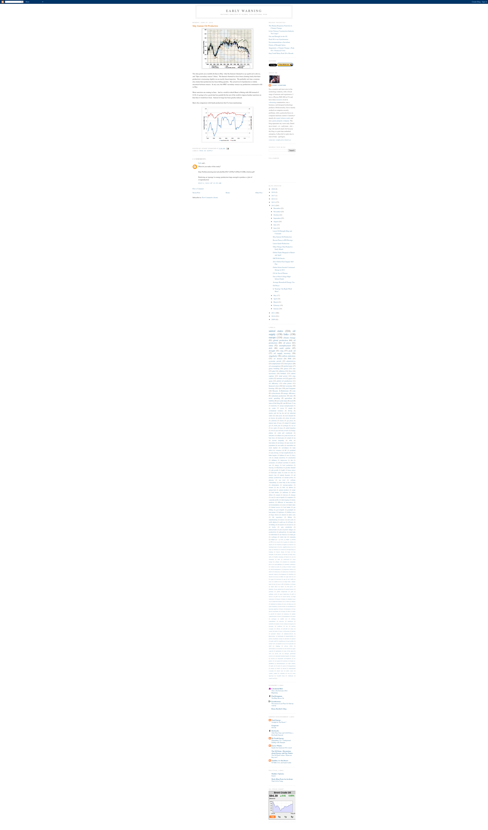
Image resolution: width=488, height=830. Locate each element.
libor (289, 611)
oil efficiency (273, 383)
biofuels (283, 373)
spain (270, 381)
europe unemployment (286, 406)
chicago (293, 495)
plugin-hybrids (289, 636)
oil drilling (272, 525)
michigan (273, 619)
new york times (282, 401)
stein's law (283, 537)
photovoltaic (272, 636)
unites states (289, 671)
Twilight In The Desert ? (278, 722)
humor (284, 599)
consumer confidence (289, 564)
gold (292, 591)
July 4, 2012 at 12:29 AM (209, 183)
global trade (288, 366)
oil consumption (274, 366)
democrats (285, 572)
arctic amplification (284, 547)
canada (290, 408)
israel (285, 473)
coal (272, 497)
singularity (273, 356)
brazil (287, 557)
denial (292, 572)
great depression (284, 594)
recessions (272, 373)
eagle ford (288, 577)
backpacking (290, 549)
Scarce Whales (276, 745)
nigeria (292, 624)
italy (291, 396)
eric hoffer (290, 579)
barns (288, 552)
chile (278, 559)
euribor (276, 582)
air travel (277, 542)
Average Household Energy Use (284, 282)
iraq (281, 350)
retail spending (274, 398)
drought (272, 350)
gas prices (290, 421)
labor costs (292, 515)
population (272, 445)
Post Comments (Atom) (210, 197)
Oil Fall (273, 727)
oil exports (281, 525)
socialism (279, 648)
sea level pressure (289, 644)
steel (270, 653)
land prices (288, 609)
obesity (278, 629)
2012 (273, 205)
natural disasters (285, 475)
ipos (280, 423)
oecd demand (289, 416)
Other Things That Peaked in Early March (283, 248)
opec (280, 388)
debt (270, 348)
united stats (280, 671)
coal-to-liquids (280, 497)
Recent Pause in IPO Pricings (283, 240)
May (275, 295)
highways (281, 512)
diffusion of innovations (285, 502)
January (276, 308)
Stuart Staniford (278, 85)
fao (280, 413)
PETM (293, 539)
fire (274, 584)
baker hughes (273, 455)
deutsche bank (273, 574)
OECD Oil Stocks (279, 258)
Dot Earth (275, 731)
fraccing (271, 468)
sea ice (293, 425)
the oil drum (291, 482)
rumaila (280, 644)
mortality (271, 624)
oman (291, 629)
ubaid (278, 668)
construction (291, 458)
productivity (272, 532)
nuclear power (288, 477)
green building (274, 368)
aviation (282, 549)
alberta (291, 487)
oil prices (287, 343)
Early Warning (244, 11)
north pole (277, 425)
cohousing (272, 102)
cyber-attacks (275, 393)
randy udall (274, 641)
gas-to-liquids (280, 510)
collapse (277, 562)
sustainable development (284, 658)
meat (279, 616)
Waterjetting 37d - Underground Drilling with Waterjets (281, 741)
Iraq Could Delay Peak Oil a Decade (281, 53)
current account (275, 567)
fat (281, 582)
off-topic (290, 522)
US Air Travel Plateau (280, 273)
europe (272, 337)
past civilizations (284, 631)
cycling (284, 567)
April (275, 299)
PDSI (289, 358)
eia (294, 403)
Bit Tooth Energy (277, 738)
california (285, 492)
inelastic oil (281, 378)
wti (272, 430)
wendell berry (281, 676)
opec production (286, 527)
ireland (287, 423)
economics (272, 463)
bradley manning (278, 557)
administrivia (290, 361)
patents (293, 631)
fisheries (287, 584)
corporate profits (274, 500)
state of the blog (274, 403)
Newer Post (196, 192)
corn (293, 391)
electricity (274, 406)
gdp (273, 371)
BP (286, 450)
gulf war (278, 596)
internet (284, 515)
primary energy (278, 639)
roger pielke (290, 641)
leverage (283, 611)
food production (288, 465)
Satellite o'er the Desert (279, 760)
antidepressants (273, 547)
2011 (273, 313)
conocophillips (278, 564)
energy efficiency (289, 393)
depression (283, 460)
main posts (279, 416)
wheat (272, 539)
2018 (273, 192)
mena (294, 616)
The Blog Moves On (277, 698)
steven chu (278, 653)
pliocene (271, 480)
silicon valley (288, 646)
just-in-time (282, 606)
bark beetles (275, 492)
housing (271, 388)
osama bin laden (273, 631)
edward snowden (283, 463)
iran (201, 150)
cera (292, 557)
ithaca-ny (291, 604)
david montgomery (276, 569)
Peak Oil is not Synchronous (278, 39)
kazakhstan (291, 606)
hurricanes (281, 438)
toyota (284, 666)
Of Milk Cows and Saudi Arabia (281, 763)
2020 (273, 189)
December (277, 208)
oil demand (278, 358)
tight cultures (291, 663)
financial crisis (274, 386)
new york (290, 520)
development (282, 574)
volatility (282, 673)
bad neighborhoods (287, 453)
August (276, 221)
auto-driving (274, 453)
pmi (280, 530)
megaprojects (286, 616)
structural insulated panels (282, 656)
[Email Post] (227, 148)
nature (277, 624)
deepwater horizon (288, 569)
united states (276, 331)
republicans (282, 641)
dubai (281, 577)
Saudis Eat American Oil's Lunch (281, 748)
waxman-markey (288, 485)
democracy (277, 572)
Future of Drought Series (277, 45)
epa (284, 579)
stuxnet (293, 656)
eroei (270, 582)
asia (277, 430)
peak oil (292, 350)
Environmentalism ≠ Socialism (279, 42)
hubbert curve (291, 512)
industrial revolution (276, 604)
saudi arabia (284, 348)
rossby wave (272, 644)
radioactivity (282, 532)
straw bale (282, 482)
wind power (283, 376)
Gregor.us (275, 725)
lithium (290, 517)
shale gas (292, 535)
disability (291, 574)
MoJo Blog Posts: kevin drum (282, 779)
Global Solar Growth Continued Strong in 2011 (284, 268)
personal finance (276, 634)
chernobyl (271, 559)
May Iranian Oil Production (205, 25)
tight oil (273, 666)
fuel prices (290, 586)
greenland (290, 510)
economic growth (275, 361)
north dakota (273, 522)
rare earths (281, 445)
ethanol (279, 435)
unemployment (285, 345)
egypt (272, 579)
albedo (292, 542)
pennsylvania (273, 530)
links (286, 334)
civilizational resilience (276, 411)
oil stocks (272, 527)
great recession (288, 435)
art (293, 547)
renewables (290, 445)
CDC (282, 539)
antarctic (291, 544)
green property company (281, 121)
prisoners (287, 639)
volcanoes (279, 450)
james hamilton (273, 606)
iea (294, 438)
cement (278, 495)
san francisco (283, 535)
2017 (273, 195)
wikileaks (290, 676)
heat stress (272, 438)
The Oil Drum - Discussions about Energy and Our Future (282, 752)
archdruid (292, 450)
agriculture (288, 398)
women (271, 487)
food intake (286, 507)
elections (278, 579)
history (278, 599)
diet (292, 460)
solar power (287, 383)
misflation (290, 621)
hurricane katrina (277, 601)
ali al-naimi (278, 544)
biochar (285, 554)
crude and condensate (285, 433)
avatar (293, 490)
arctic (293, 418)
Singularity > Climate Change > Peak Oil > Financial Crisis (281, 49)
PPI (272, 542)
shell (270, 646)
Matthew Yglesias (277, 773)
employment (276, 363)
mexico (282, 520)
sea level (282, 480)
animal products (284, 490)
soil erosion (287, 648)
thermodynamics (281, 663)
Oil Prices (276, 285)
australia (275, 549)
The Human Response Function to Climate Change (280, 27)
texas (281, 428)
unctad (284, 668)
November (277, 211)
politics (280, 418)
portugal (285, 425)
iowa (285, 604)
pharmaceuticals (288, 634)
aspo (270, 549)
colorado (284, 562)
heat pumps (272, 512)
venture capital (273, 673)
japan (290, 378)
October (276, 215)
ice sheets (287, 601)
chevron (285, 495)
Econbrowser (276, 701)
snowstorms (272, 648)
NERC (287, 539)
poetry (270, 639)
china (271, 345)
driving (290, 411)
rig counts (272, 408)
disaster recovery (273, 577)
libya (290, 371)
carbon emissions (288, 356)
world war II (272, 678)
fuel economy (287, 386)
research (279, 99)
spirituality (278, 651)
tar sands (274, 428)
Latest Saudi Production (281, 243)
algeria (270, 544)
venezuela (292, 537)
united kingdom (290, 428)
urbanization (275, 485)
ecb (294, 577)
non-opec (271, 626)
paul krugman (290, 388)
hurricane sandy (276, 473)
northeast (279, 626)
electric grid (272, 413)
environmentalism (274, 505)
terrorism (285, 661)
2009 (273, 319)
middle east (283, 619)
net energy (281, 443)
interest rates (272, 423)
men (292, 473)
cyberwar (274, 421)
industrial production (278, 396)
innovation (272, 443)
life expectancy (277, 517)
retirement (274, 535)
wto (278, 487)
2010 (273, 316)
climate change (289, 337)
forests (282, 421)
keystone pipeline (273, 609)
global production (280, 340)
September (277, 218)
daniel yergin (291, 567)
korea (281, 609)
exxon (284, 505)
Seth (199, 163)
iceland (289, 438)
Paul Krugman (276, 696)
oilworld (285, 629)
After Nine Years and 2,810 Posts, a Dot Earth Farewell (282, 734)
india (290, 440)
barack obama (280, 552)
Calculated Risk (277, 688)
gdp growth (274, 470)
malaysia (286, 614)
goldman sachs (273, 594)
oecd (291, 401)
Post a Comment (198, 189)
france (282, 586)
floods (293, 584)
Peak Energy (276, 720)
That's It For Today (277, 781)
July (275, 225)
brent (289, 403)
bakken (282, 455)
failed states (291, 505)
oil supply (208, 150)
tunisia (272, 668)
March (275, 302)
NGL (283, 487)
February (276, 305)
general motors (290, 589)
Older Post (258, 192)
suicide (273, 658)
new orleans (284, 624)
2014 (273, 199)
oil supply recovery (282, 353)
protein (293, 639)
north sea (282, 522)
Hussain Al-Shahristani (280, 391)
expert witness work (283, 118)
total (279, 666)
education (271, 435)
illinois (293, 601)
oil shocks (272, 418)
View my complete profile (280, 140)
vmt (284, 403)
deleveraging (285, 500)
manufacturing (273, 520)
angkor (285, 544)
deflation (274, 460)
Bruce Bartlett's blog (278, 709)
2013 (273, 202)
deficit (270, 572)
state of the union (289, 651)
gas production (279, 589)
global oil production (284, 381)
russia (282, 408)
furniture (271, 589)
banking (271, 552)
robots (287, 418)
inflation (282, 371)
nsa (287, 626)
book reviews (284, 430)
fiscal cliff (280, 584)
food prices (288, 363)
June (275, 228)
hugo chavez (275, 515)
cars (288, 455)
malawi (279, 614)
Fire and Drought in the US (278, 36)
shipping (278, 646)
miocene (281, 621)
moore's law (272, 475)
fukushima (279, 468)
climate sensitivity (279, 458)
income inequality (278, 440)
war (289, 673)
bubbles (271, 401)
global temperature (282, 591)
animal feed (272, 490)
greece (286, 368)
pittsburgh (280, 636)
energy (277, 465)
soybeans (274, 537)
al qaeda (285, 542)
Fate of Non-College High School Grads (282, 277)
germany (271, 591)
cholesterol (286, 559)
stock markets (273, 448)
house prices (291, 470)
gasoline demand (290, 468)
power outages (288, 530)
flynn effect (274, 586)
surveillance (285, 448)
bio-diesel (278, 554)
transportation (291, 666)
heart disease (287, 596)
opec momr (290, 443)
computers (290, 497)
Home (228, 192)
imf (286, 413)
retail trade (292, 532)
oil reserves (289, 525)
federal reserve (275, 507)
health (283, 470)
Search (273, 776)
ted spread (277, 661)
